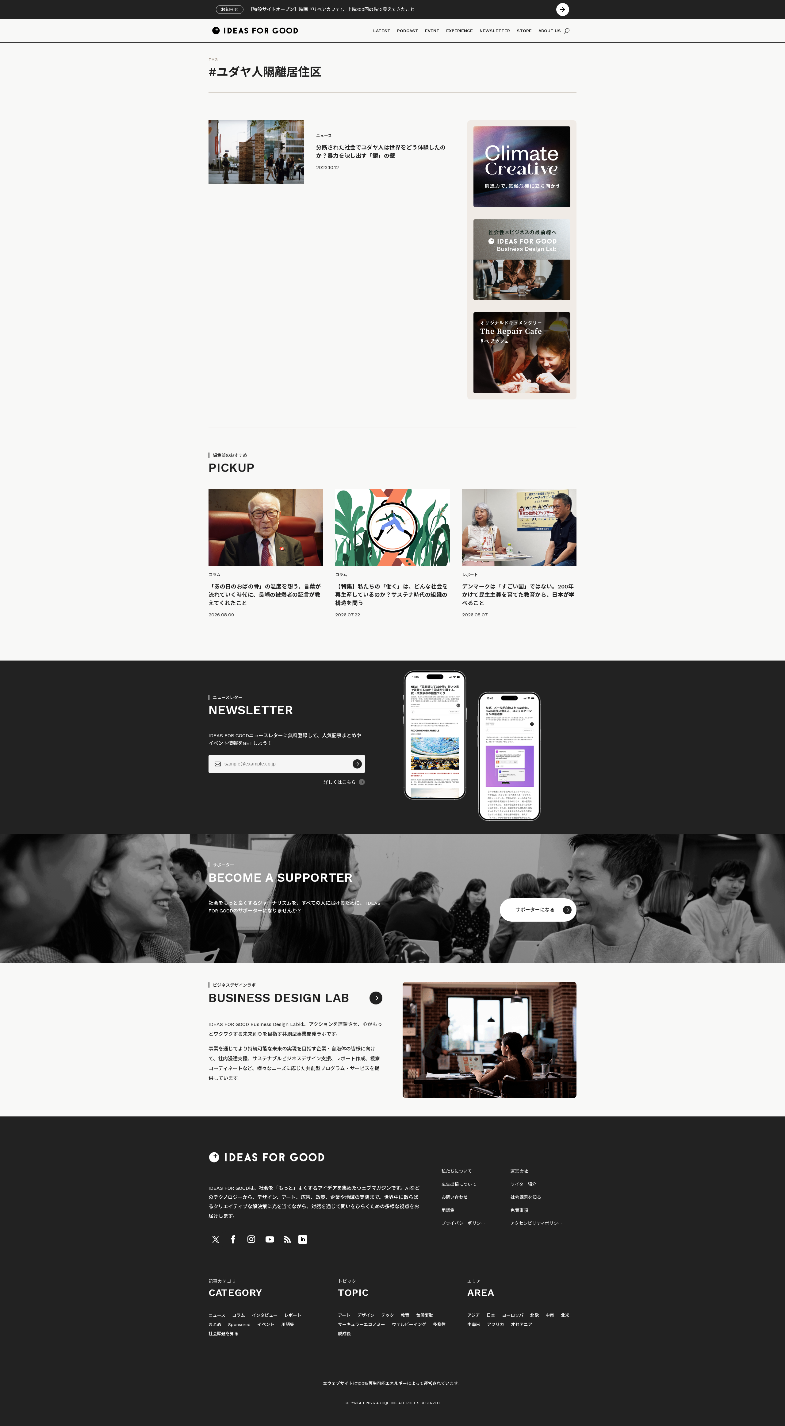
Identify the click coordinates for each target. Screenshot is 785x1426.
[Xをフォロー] (216, 1239)
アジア (473, 1315)
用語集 (448, 1210)
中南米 (473, 1324)
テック (387, 1315)
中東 (550, 1315)
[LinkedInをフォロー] (302, 1239)
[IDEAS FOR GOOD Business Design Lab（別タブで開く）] (521, 298)
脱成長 (344, 1334)
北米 (565, 1315)
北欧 (534, 1315)
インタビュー (265, 1315)
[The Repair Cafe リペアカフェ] (521, 392)
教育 (405, 1315)
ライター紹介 (524, 1184)
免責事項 (519, 1210)
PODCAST (407, 30)
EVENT (432, 30)
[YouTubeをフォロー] (269, 1239)
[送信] (357, 764)
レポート (292, 1315)
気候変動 (424, 1315)
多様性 (439, 1324)
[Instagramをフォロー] (251, 1239)
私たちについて (457, 1171)
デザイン (365, 1315)
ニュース (217, 1315)
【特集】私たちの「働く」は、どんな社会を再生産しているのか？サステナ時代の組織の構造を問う (391, 594)
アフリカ (495, 1324)
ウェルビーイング (409, 1324)
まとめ (215, 1324)
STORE (524, 30)
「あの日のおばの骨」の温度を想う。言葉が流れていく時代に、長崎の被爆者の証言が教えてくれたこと (265, 594)
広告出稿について (459, 1184)
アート (344, 1315)
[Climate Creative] (521, 205)
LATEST (381, 30)
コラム (238, 1315)
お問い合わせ (455, 1197)
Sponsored (239, 1324)
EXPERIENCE (459, 30)
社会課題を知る (526, 1197)
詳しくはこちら (340, 782)
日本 (491, 1315)
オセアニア (521, 1324)
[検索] (566, 30)
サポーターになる (535, 910)
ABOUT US (549, 30)
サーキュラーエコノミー (361, 1324)
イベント (265, 1324)
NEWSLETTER (495, 30)
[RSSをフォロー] (287, 1239)
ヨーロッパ (512, 1315)
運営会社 (519, 1171)
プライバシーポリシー (463, 1223)
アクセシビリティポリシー (536, 1223)
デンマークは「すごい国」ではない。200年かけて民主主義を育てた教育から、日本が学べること (518, 594)
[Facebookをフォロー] (233, 1239)
